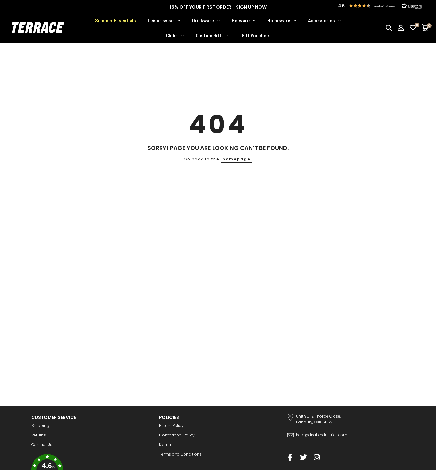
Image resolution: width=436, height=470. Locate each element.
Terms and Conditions (180, 454)
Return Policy (171, 425)
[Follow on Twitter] (303, 457)
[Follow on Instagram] (316, 457)
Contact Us (41, 444)
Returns (38, 435)
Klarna (165, 444)
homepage (236, 159)
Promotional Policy (177, 435)
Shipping (40, 425)
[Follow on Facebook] (290, 457)
